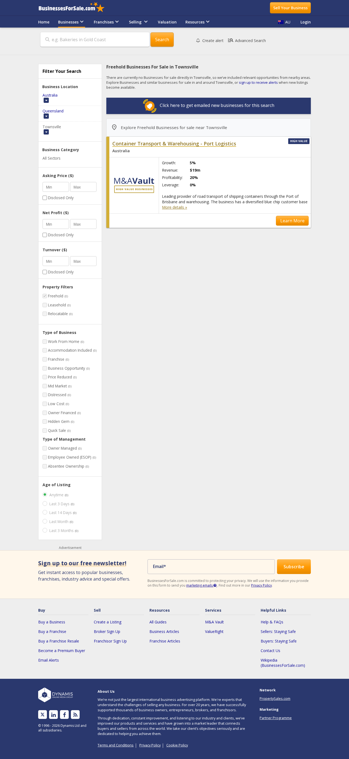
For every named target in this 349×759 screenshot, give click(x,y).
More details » (174, 207)
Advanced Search (246, 40)
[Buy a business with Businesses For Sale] (75, 7)
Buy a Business (51, 621)
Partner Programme (276, 717)
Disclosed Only (61, 197)
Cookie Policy (177, 745)
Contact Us (270, 650)
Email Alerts (48, 660)
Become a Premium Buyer (61, 650)
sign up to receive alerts (258, 82)
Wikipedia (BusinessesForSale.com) (283, 663)
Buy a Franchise (52, 631)
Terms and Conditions (116, 745)
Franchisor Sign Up (110, 641)
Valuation (167, 22)
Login (305, 22)
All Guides (158, 621)
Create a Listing (107, 621)
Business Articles (164, 631)
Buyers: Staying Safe (279, 641)
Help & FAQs (272, 621)
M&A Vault (214, 621)
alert (213, 40)
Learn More (292, 221)
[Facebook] (64, 714)
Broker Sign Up (107, 631)
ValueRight (214, 631)
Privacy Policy (261, 585)
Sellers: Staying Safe (278, 631)
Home (43, 22)
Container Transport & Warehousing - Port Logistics (174, 143)
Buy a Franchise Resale (58, 641)
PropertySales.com (275, 698)
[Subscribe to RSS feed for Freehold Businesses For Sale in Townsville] (75, 714)
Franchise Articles (164, 641)
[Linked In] (53, 714)
